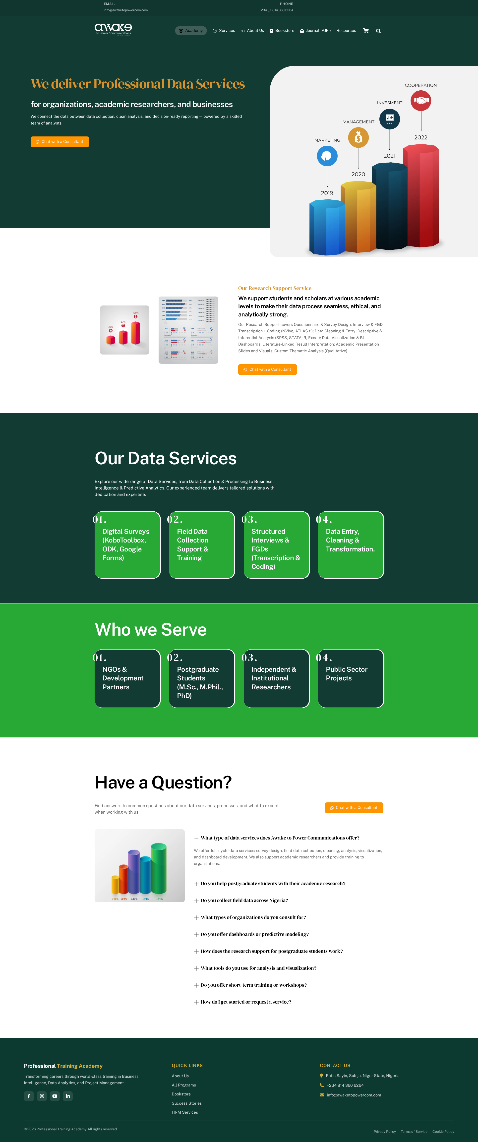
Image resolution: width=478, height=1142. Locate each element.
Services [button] (226, 30)
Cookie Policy (443, 1132)
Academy (193, 30)
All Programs (184, 1085)
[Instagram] (42, 1096)
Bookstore (284, 30)
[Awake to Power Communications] (113, 34)
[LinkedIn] (68, 1096)
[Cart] (366, 31)
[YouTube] (55, 1096)
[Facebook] (29, 1096)
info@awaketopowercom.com (354, 1095)
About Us (255, 30)
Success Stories (187, 1103)
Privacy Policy (385, 1132)
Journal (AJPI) (318, 30)
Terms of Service (414, 1132)
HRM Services (185, 1112)
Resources (346, 30)
